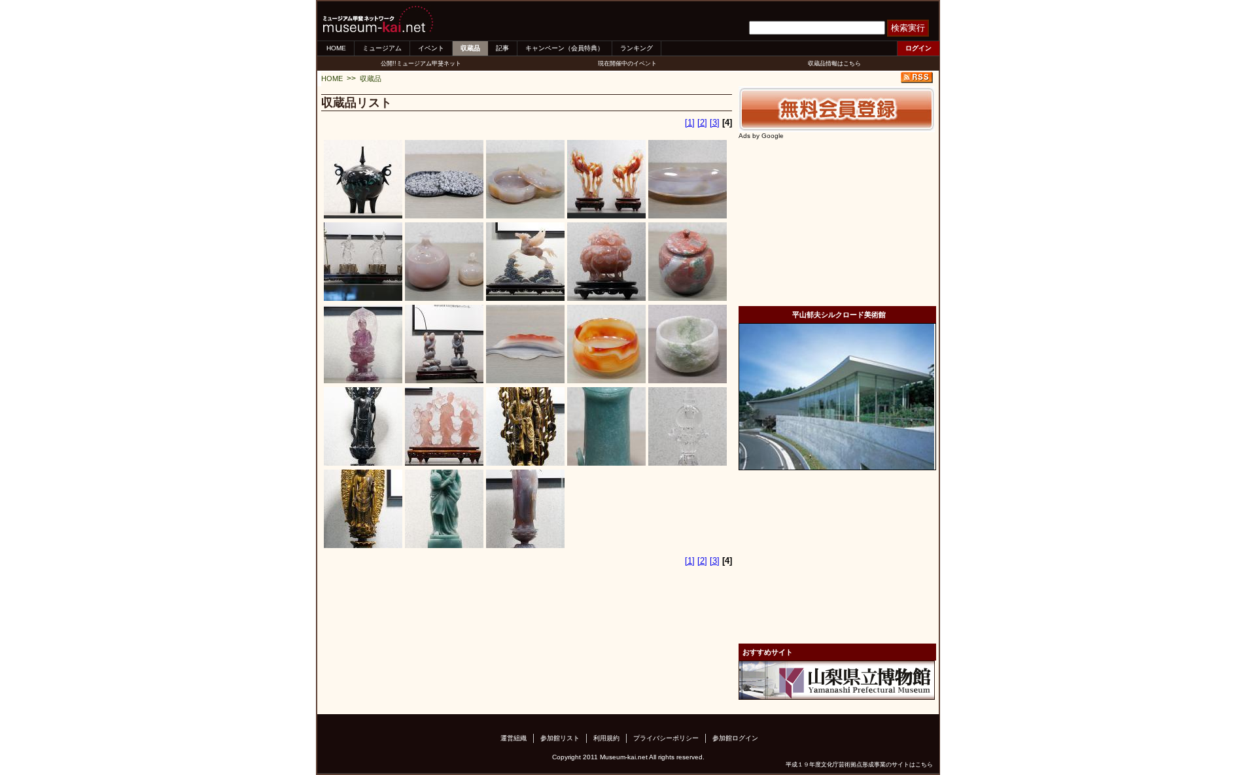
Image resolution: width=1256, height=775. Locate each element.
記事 (502, 48)
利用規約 (606, 738)
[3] (715, 123)
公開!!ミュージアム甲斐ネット (421, 63)
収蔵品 (470, 48)
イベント (431, 48)
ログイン (918, 48)
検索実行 (908, 28)
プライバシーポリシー (666, 738)
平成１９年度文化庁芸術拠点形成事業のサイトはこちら (859, 764)
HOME (336, 48)
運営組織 (513, 738)
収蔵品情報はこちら (834, 63)
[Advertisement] (837, 221)
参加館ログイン (735, 738)
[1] (690, 123)
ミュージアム (382, 48)
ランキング (636, 48)
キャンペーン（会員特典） (564, 48)
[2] (702, 123)
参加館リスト (560, 738)
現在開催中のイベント (627, 63)
